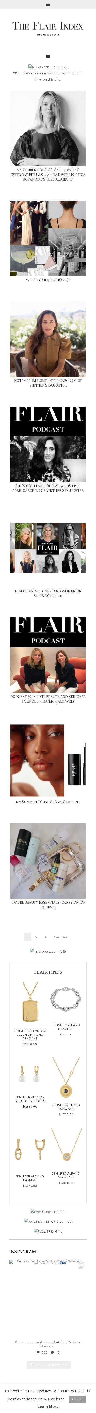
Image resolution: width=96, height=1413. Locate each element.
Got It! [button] (77, 1399)
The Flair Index (48, 28)
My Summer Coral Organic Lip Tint (48, 802)
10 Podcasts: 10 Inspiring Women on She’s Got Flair (48, 593)
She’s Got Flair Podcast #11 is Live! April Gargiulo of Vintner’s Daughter (48, 488)
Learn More (48, 1407)
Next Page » (61, 936)
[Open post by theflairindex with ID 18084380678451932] (48, 1299)
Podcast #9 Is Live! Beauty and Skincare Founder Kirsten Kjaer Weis (48, 699)
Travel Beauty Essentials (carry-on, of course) (48, 904)
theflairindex (47, 1264)
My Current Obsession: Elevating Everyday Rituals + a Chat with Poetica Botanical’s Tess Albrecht (48, 175)
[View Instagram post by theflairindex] (82, 1332)
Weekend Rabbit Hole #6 (48, 280)
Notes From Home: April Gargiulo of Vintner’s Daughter (48, 383)
